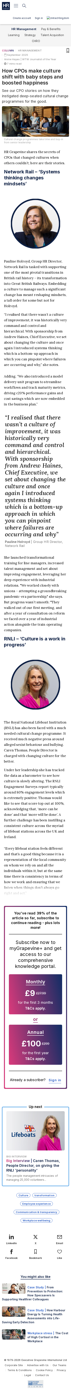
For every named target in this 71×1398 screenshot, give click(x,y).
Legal (27, 1375)
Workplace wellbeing (36, 1220)
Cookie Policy (44, 1370)
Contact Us (42, 1375)
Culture (23, 1195)
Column (8, 50)
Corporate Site (14, 1365)
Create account (22, 18)
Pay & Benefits (51, 29)
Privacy (61, 1370)
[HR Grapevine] (6, 6)
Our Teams (59, 1365)
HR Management (23, 29)
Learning (14, 35)
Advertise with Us (38, 1365)
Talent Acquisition (52, 35)
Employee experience (36, 1203)
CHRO (36, 41)
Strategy (30, 35)
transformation (44, 1195)
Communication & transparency (36, 1212)
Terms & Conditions (19, 1370)
